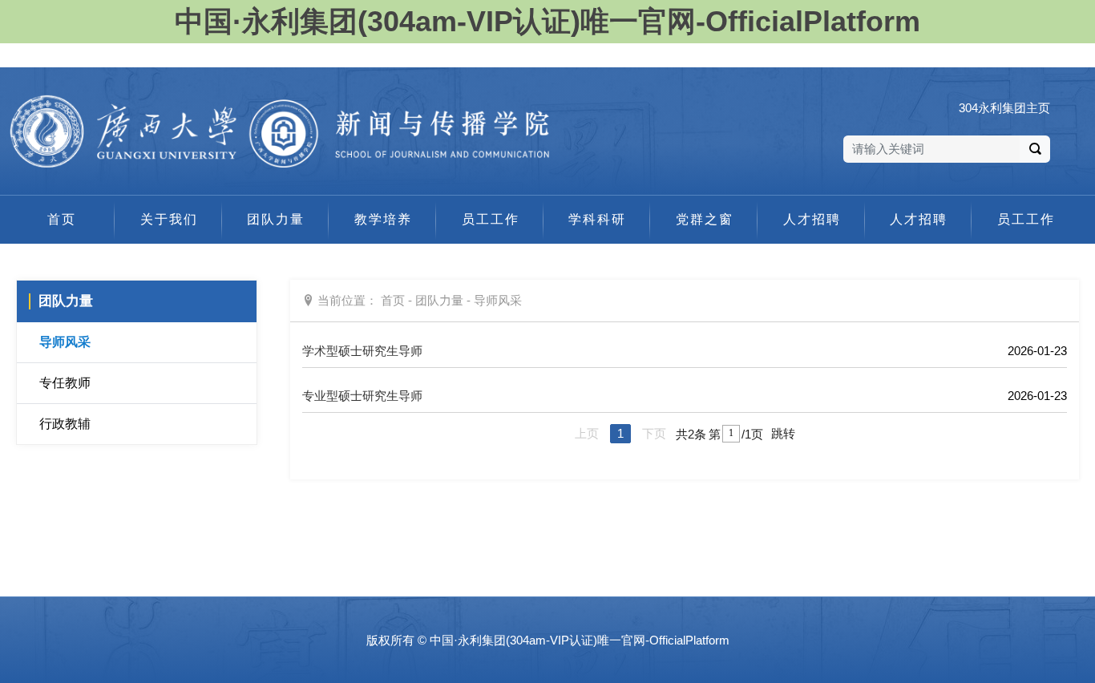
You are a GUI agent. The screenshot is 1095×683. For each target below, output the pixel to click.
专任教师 (65, 383)
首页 (393, 300)
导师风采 (65, 342)
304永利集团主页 (1004, 108)
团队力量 (439, 300)
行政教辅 (65, 423)
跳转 (783, 433)
